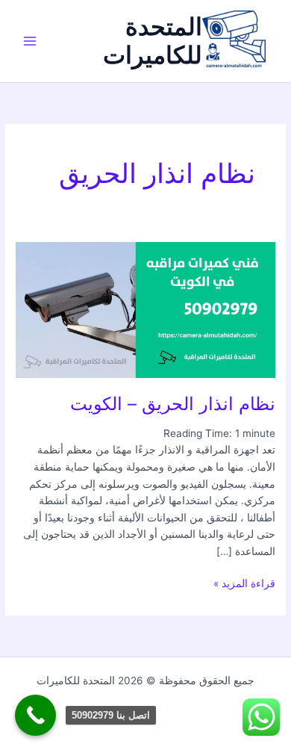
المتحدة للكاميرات (152, 40)
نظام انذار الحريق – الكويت (172, 404)
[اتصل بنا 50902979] (35, 715)
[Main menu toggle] (30, 41)
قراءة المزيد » (244, 582)
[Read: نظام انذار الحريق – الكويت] (145, 308)
